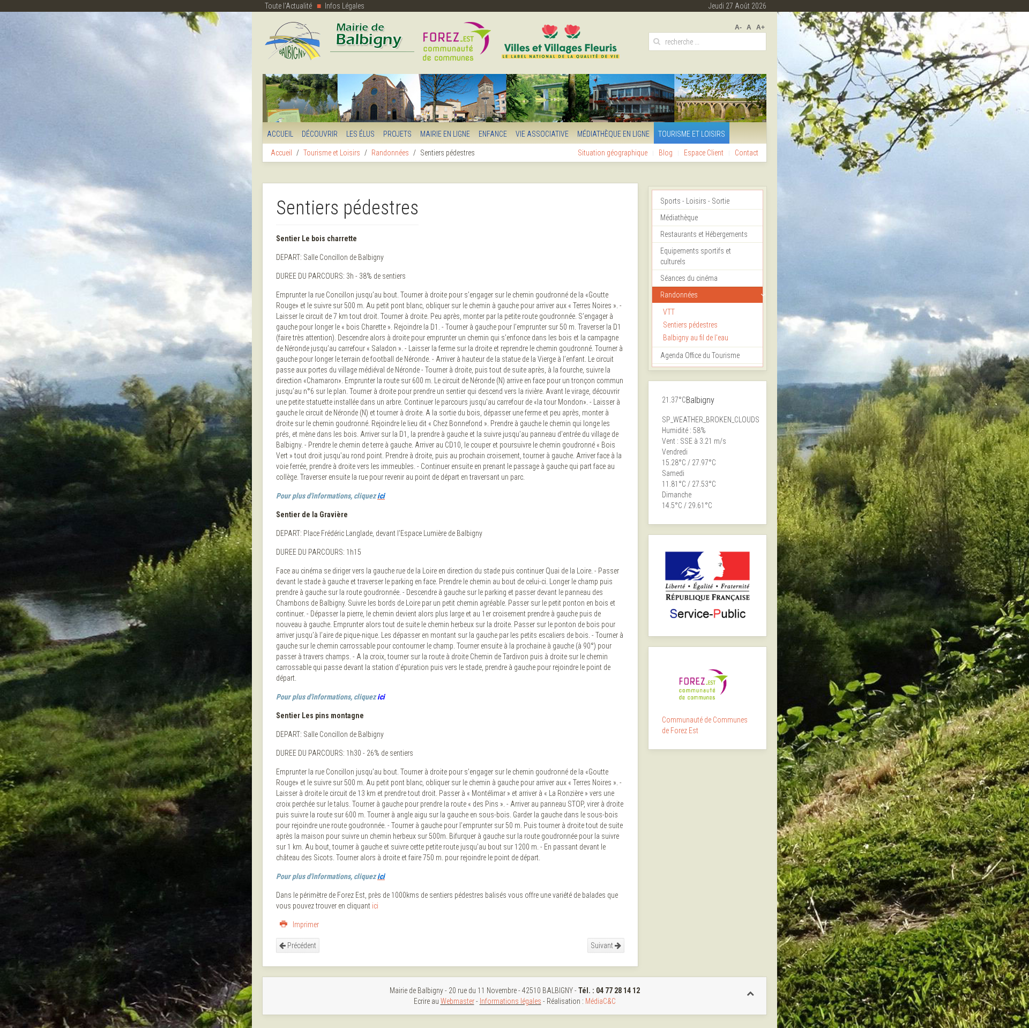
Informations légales (510, 1001)
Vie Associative (542, 134)
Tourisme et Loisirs (691, 134)
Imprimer (305, 924)
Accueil (280, 134)
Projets (397, 134)
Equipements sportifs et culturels (695, 256)
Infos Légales (344, 6)
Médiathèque (679, 217)
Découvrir (320, 134)
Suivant (603, 945)
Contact (746, 152)
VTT (669, 312)
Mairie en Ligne (445, 134)
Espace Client (704, 152)
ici (381, 696)
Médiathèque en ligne (613, 134)
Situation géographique (612, 152)
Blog (666, 152)
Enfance (493, 134)
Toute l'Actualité (288, 6)
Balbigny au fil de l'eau (695, 337)
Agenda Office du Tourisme (700, 355)
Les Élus (360, 134)
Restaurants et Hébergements (704, 234)
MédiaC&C (600, 1001)
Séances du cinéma (689, 278)
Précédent (301, 945)
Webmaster (457, 1001)
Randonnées (390, 152)
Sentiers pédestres (690, 325)
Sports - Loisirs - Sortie (694, 201)
